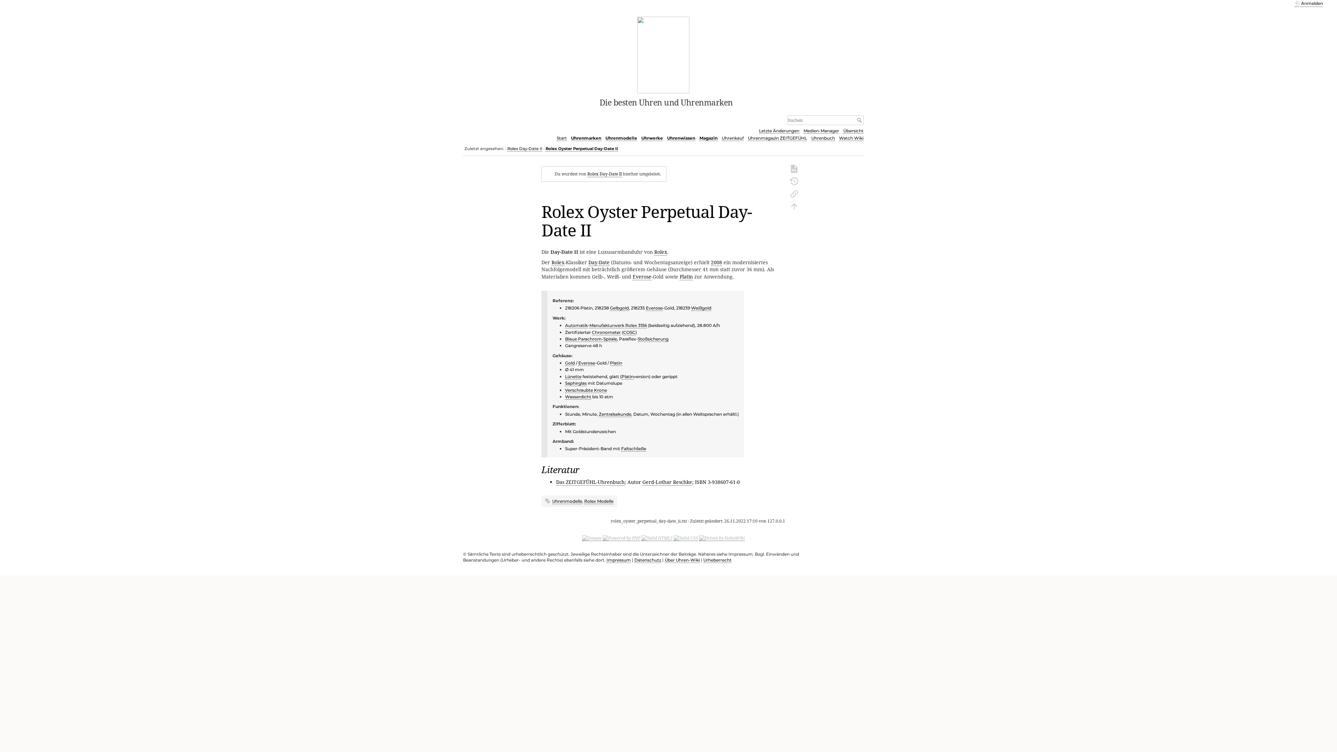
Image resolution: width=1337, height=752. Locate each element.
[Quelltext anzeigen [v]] (794, 168)
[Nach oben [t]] (794, 205)
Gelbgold (619, 308)
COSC (629, 332)
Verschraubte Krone (586, 390)
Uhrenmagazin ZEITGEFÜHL (777, 138)
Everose (642, 276)
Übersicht (853, 130)
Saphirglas (576, 383)
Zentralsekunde (615, 414)
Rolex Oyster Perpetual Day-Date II (582, 148)
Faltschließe (633, 448)
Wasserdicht (578, 396)
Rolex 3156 (636, 325)
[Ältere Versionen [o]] (794, 180)
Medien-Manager (821, 130)
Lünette (573, 376)
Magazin (708, 138)
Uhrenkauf (733, 138)
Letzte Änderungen (779, 130)
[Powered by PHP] (621, 538)
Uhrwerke (652, 138)
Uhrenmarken (586, 138)
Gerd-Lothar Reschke (667, 482)
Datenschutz (647, 560)
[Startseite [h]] (663, 54)
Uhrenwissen (681, 138)
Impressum (619, 560)
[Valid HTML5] (657, 538)
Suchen (860, 120)
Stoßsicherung (653, 339)
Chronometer (606, 332)
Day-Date (599, 262)
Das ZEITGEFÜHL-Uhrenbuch (590, 482)
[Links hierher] (794, 193)
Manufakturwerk (606, 325)
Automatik (576, 325)
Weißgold (701, 308)
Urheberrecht (717, 560)
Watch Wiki (851, 138)
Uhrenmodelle (621, 138)
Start (562, 138)
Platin (686, 276)
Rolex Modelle (598, 501)
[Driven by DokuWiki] (722, 538)
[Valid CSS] (686, 538)
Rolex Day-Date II (524, 148)
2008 (716, 262)
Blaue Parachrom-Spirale (591, 339)
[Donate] (592, 538)
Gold (570, 363)
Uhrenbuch (823, 138)
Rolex (660, 252)
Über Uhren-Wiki (682, 560)
